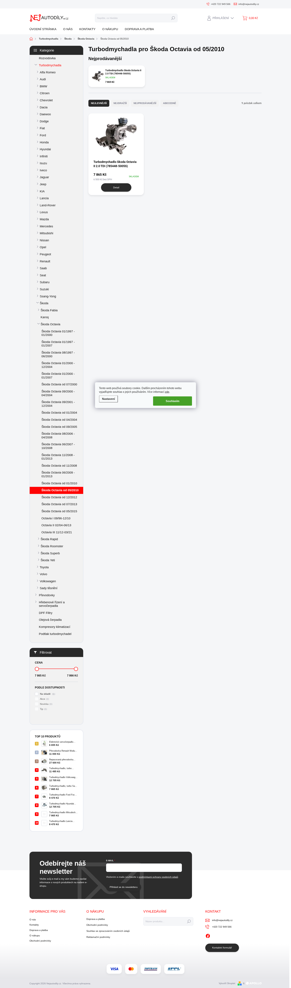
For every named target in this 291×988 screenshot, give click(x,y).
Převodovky (47, 595)
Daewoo (45, 114)
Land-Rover (48, 205)
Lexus (44, 212)
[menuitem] (44, 29)
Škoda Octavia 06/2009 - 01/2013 (58, 474)
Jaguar (44, 177)
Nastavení (108, 398)
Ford (43, 135)
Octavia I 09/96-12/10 (55, 518)
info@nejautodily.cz (222, 920)
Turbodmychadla (50, 65)
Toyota (44, 567)
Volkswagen (48, 581)
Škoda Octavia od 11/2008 (59, 465)
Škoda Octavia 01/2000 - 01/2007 (58, 375)
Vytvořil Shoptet (227, 983)
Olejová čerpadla (50, 619)
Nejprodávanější (145, 103)
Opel (43, 247)
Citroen (45, 93)
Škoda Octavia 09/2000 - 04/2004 (58, 393)
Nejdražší (120, 103)
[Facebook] (207, 935)
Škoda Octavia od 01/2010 (59, 483)
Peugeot (45, 254)
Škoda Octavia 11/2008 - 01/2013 (58, 456)
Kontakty (34, 924)
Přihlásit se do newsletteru (124, 887)
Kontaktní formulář (222, 947)
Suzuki (44, 289)
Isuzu (43, 163)
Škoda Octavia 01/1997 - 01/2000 (58, 333)
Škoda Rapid (49, 539)
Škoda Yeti (48, 560)
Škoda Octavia (50, 324)
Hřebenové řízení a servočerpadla (52, 604)
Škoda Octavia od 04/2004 (59, 419)
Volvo (43, 574)
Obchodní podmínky (40, 940)
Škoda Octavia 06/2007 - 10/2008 (58, 446)
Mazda (44, 219)
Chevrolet (46, 100)
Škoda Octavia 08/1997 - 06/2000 (58, 354)
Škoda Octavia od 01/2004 (59, 412)
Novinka (46, 704)
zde (167, 391)
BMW (43, 86)
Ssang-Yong (48, 296)
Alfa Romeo (48, 72)
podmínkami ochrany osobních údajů (158, 877)
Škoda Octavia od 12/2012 (59, 497)
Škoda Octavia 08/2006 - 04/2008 (58, 435)
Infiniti (44, 156)
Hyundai (45, 149)
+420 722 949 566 (222, 926)
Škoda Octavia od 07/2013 (59, 504)
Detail (116, 187)
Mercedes (46, 226)
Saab (43, 268)
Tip (43, 709)
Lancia (44, 198)
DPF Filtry (45, 613)
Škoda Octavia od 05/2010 (60, 490)
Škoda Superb (50, 553)
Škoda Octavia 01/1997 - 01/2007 (58, 343)
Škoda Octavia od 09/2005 (59, 426)
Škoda (44, 303)
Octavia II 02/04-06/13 (56, 525)
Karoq (45, 317)
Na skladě (47, 693)
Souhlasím (172, 401)
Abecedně (169, 103)
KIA (42, 191)
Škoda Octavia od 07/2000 (59, 384)
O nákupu (34, 935)
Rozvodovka (47, 58)
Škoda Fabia (49, 310)
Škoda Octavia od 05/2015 (59, 511)
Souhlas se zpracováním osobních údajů (108, 931)
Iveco (43, 170)
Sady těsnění (48, 588)
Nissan (44, 240)
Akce (44, 699)
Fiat (42, 128)
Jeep (43, 184)
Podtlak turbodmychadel (55, 634)
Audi (43, 79)
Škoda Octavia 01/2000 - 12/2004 (58, 365)
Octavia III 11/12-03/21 (56, 532)
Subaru (45, 282)
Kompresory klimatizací (54, 627)
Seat (43, 275)
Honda (44, 142)
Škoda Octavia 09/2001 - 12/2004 (58, 403)
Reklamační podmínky (98, 937)
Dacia (43, 107)
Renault (45, 261)
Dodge (44, 121)
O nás (32, 919)
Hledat (173, 18)
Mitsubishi (46, 233)
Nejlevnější (99, 103)
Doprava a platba (38, 930)
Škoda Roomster (52, 546)
